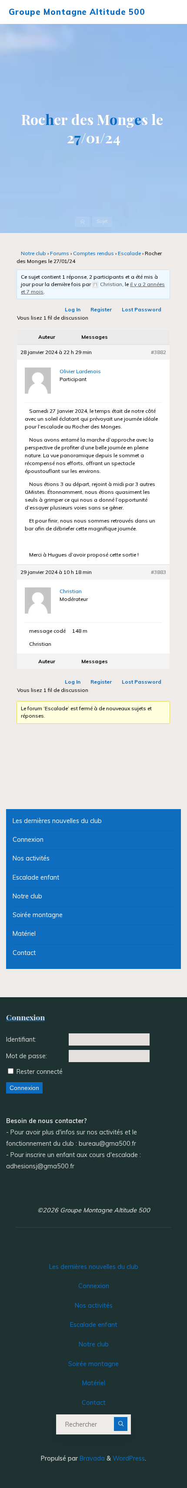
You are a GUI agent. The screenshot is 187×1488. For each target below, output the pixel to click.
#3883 (159, 572)
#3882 (159, 352)
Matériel (24, 934)
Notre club (33, 253)
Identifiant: (21, 1039)
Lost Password (142, 310)
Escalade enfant (36, 877)
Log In (73, 310)
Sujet (102, 222)
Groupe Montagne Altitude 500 (77, 12)
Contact (24, 953)
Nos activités (31, 858)
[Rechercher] (121, 1424)
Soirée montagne (38, 915)
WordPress (129, 1458)
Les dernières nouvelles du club (57, 821)
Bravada (91, 1458)
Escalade (129, 253)
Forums (59, 253)
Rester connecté (40, 1072)
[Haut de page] (153, 1454)
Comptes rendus (93, 253)
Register (101, 310)
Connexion (28, 840)
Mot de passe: (26, 1056)
